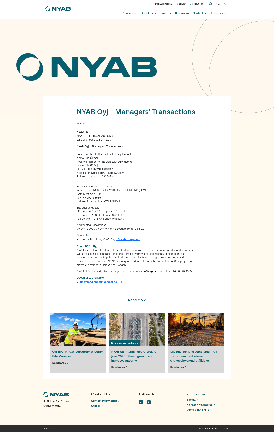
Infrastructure (163, 4)
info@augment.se (152, 271)
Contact (198, 13)
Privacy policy (49, 428)
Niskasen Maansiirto (199, 404)
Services (128, 13)
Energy (182, 4)
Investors (217, 13)
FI (214, 3)
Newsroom (182, 13)
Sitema (191, 399)
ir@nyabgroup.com (128, 239)
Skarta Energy (196, 394)
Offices (95, 406)
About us (147, 13)
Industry (198, 4)
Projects (166, 13)
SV (219, 3)
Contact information (104, 400)
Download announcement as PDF (101, 282)
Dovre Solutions (197, 410)
